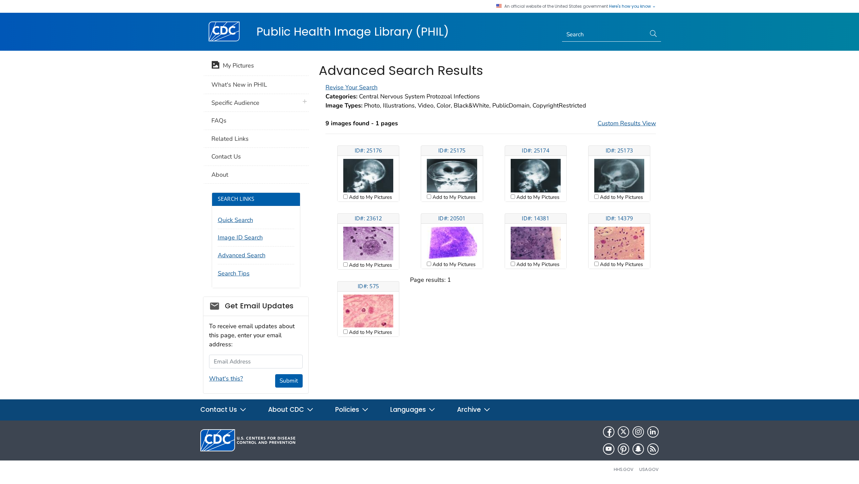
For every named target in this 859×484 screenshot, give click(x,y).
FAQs (218, 121)
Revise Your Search (351, 87)
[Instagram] (638, 432)
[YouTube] (608, 449)
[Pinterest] (623, 449)
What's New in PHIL (239, 85)
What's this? (226, 379)
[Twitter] (623, 432)
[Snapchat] (638, 449)
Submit (289, 381)
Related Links (230, 139)
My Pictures (236, 65)
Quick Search (235, 220)
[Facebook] (608, 432)
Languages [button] (408, 409)
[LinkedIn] (653, 432)
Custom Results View (627, 123)
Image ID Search (240, 237)
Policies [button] (348, 409)
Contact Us (226, 156)
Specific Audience (235, 103)
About (219, 175)
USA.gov (649, 469)
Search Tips (234, 273)
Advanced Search (241, 255)
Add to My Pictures (370, 197)
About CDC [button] (287, 409)
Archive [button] (470, 409)
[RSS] (653, 449)
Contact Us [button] (219, 409)
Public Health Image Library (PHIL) (352, 31)
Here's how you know (630, 6)
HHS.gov (624, 469)
